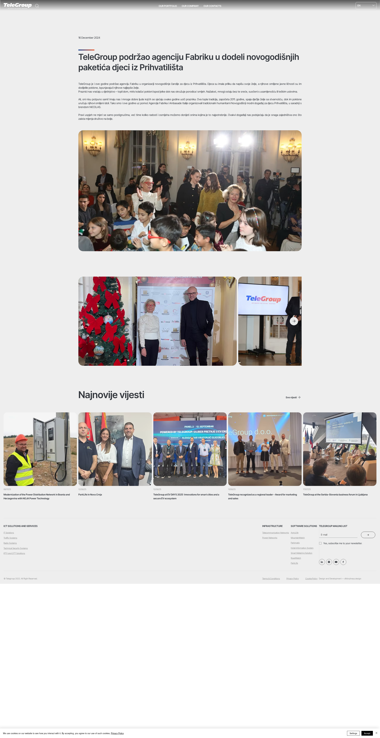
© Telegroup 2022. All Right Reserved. (20, 578)
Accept (367, 733)
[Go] (343, 562)
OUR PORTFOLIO (168, 5)
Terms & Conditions (271, 578)
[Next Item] (294, 321)
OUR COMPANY (190, 5)
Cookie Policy (311, 578)
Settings (353, 733)
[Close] (376, 733)
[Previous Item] (86, 321)
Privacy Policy (292, 578)
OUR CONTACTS (212, 5)
